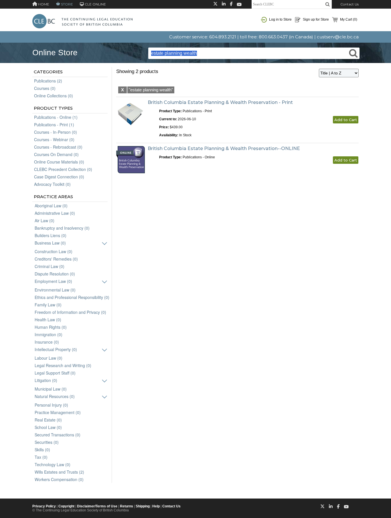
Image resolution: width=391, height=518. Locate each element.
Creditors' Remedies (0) (56, 259)
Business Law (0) (50, 243)
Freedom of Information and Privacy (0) (70, 312)
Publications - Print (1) (54, 124)
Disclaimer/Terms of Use (97, 506)
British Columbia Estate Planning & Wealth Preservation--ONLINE (224, 148)
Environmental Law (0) (55, 290)
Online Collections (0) (53, 95)
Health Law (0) (48, 319)
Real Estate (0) (48, 420)
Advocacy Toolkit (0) (52, 184)
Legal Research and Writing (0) (63, 365)
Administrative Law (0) (55, 213)
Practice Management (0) (58, 412)
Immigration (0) (48, 334)
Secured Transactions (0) (57, 435)
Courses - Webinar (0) (54, 139)
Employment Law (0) (53, 281)
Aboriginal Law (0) (51, 205)
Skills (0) (42, 449)
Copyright (66, 506)
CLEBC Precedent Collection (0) (63, 169)
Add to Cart (345, 119)
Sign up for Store (315, 19)
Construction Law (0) (53, 251)
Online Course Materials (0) (59, 161)
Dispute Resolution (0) (55, 274)
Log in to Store (280, 19)
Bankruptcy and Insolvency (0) (62, 228)
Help (156, 506)
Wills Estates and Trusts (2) (59, 472)
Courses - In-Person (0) (55, 132)
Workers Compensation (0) (59, 479)
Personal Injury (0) (51, 405)
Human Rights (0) (51, 327)
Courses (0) (45, 88)
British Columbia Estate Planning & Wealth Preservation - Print (220, 102)
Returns (126, 506)
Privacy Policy (44, 506)
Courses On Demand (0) (56, 154)
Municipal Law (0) (51, 389)
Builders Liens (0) (50, 235)
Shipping (143, 506)
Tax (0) (41, 457)
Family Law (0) (48, 305)
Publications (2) (48, 80)
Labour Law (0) (48, 358)
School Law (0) (48, 427)
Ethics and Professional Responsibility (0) (72, 297)
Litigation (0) (46, 380)
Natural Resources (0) (55, 396)
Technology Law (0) (52, 464)
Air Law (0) (44, 220)
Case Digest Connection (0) (59, 176)
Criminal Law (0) (49, 266)
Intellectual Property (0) (56, 349)
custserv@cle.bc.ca (338, 37)
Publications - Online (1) (56, 117)
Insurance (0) (47, 342)
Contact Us (349, 4)
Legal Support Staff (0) (55, 373)
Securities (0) (47, 442)
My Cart (348, 19)
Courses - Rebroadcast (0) (58, 147)
